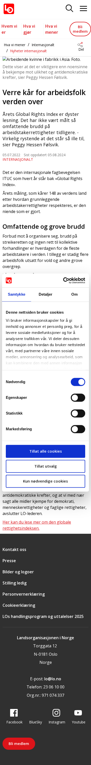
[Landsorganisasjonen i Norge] (9, 9)
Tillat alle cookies (45, 451)
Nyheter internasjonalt (28, 50)
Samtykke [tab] (16, 294)
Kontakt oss (14, 549)
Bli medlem (80, 28)
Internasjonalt (43, 44)
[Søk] (69, 9)
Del (81, 49)
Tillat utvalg (45, 466)
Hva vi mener (14, 44)
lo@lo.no (52, 679)
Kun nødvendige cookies (45, 481)
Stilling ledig (15, 583)
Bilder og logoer (18, 572)
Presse (9, 560)
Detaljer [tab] (46, 294)
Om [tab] (74, 294)
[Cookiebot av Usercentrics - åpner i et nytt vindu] (64, 280)
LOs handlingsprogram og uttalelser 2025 (43, 616)
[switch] (78, 398)
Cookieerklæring (19, 605)
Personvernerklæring (24, 594)
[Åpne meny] (83, 9)
